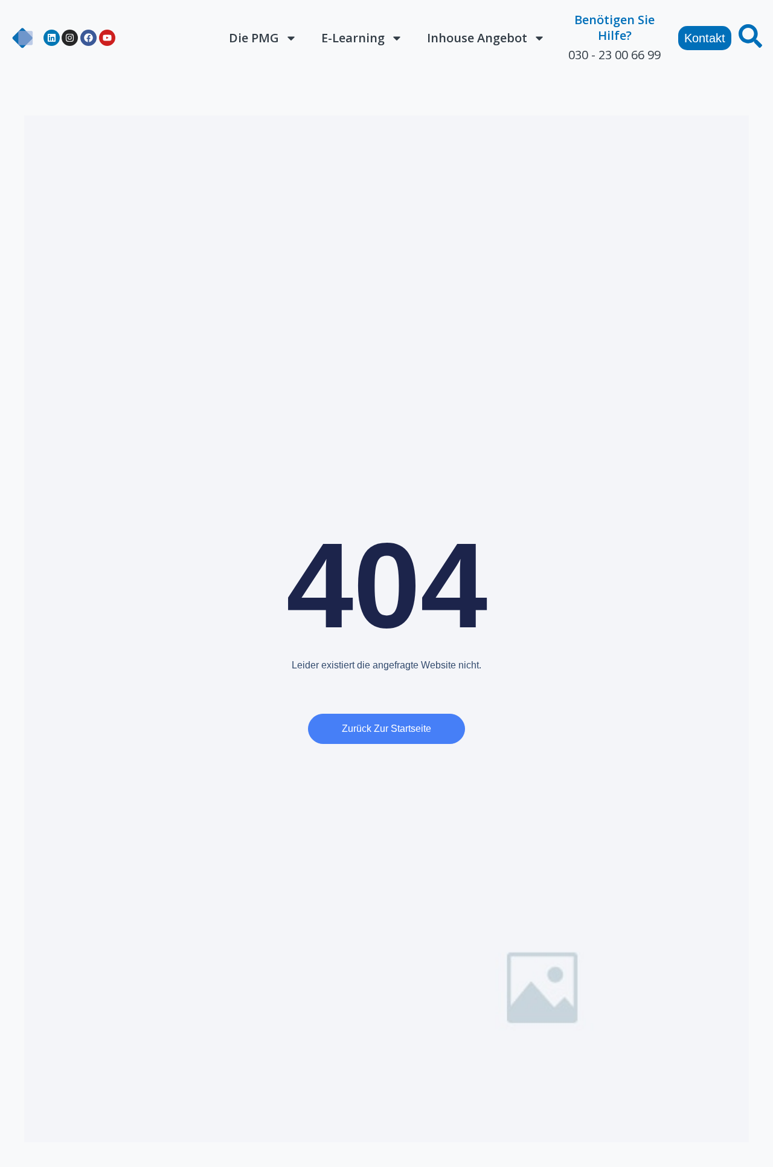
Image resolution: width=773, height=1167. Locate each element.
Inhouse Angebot (477, 38)
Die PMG (254, 38)
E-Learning (353, 38)
